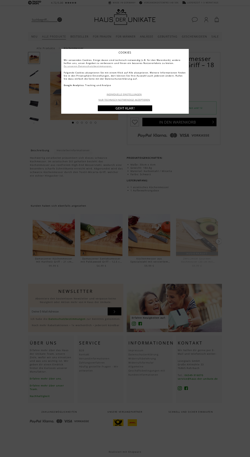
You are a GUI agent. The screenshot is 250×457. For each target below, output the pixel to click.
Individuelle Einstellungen (124, 94)
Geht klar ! (125, 108)
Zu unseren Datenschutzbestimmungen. (88, 66)
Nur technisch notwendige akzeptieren (124, 99)
